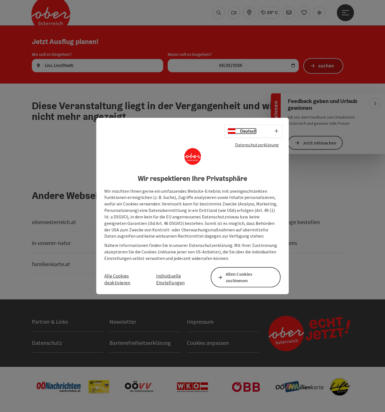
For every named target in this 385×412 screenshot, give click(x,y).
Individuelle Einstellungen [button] (170, 279)
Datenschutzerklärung (257, 145)
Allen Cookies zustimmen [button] (239, 277)
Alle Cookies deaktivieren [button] (117, 279)
